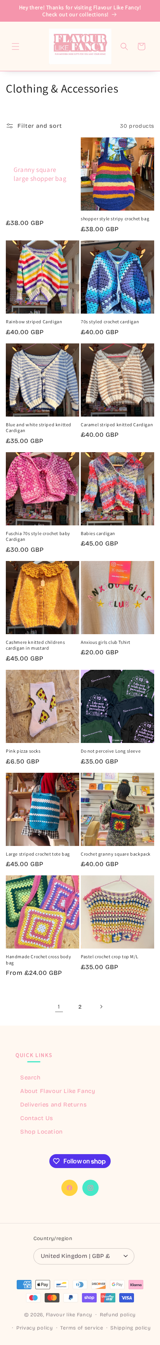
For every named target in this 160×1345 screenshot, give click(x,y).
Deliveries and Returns (53, 1104)
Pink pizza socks (23, 751)
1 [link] (59, 1006)
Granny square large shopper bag (40, 174)
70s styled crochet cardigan (110, 321)
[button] (15, 46)
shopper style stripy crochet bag (115, 218)
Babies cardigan (98, 533)
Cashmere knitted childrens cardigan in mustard (35, 645)
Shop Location (41, 1131)
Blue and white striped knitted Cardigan (38, 428)
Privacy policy (34, 1328)
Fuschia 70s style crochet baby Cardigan (38, 536)
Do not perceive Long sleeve (111, 751)
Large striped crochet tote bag (38, 854)
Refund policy (118, 1315)
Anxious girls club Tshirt (105, 642)
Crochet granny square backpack (116, 854)
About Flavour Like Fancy (57, 1091)
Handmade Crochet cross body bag (38, 960)
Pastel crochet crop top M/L (109, 956)
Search (30, 1077)
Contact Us (36, 1118)
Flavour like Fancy (69, 1315)
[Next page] (101, 1006)
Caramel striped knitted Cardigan (117, 424)
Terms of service (81, 1328)
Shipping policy (130, 1328)
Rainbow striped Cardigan (34, 321)
